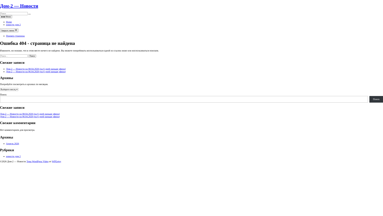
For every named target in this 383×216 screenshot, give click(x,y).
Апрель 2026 (12, 143)
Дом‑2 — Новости (19, 6)
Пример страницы (15, 36)
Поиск (3, 94)
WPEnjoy (56, 161)
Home (9, 22)
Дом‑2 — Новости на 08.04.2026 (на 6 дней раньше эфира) (36, 69)
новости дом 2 (13, 24)
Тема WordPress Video (37, 161)
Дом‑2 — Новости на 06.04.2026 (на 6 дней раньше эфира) (36, 71)
